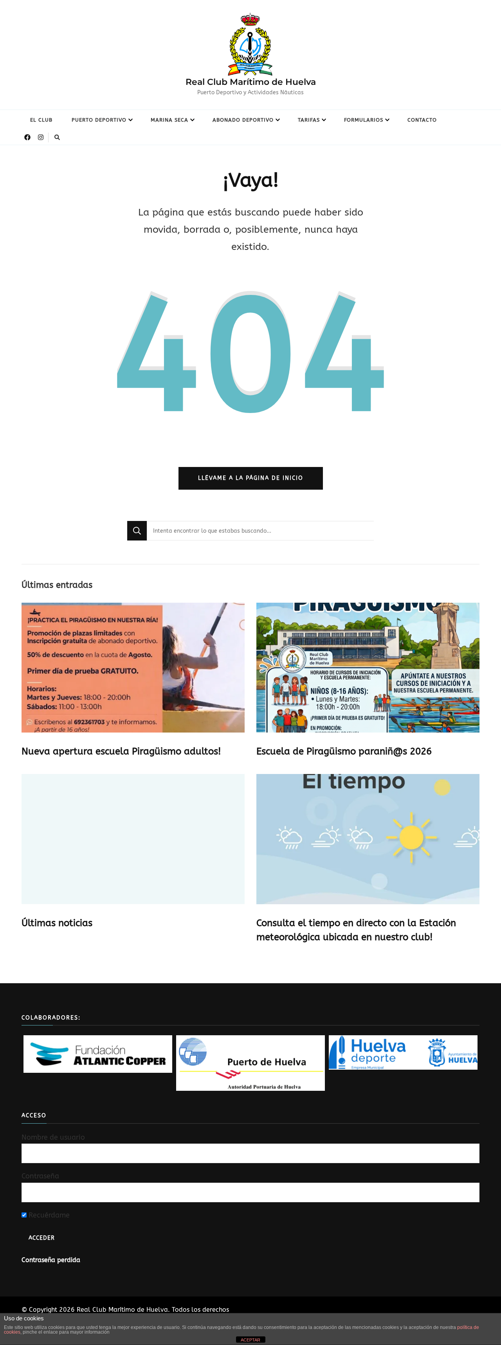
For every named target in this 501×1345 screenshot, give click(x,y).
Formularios (363, 120)
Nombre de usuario (53, 1137)
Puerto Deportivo (99, 120)
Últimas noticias (57, 923)
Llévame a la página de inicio (250, 478)
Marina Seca (169, 120)
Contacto (422, 120)
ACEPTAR (250, 1340)
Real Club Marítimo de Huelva (251, 82)
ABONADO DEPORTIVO (243, 120)
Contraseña (40, 1176)
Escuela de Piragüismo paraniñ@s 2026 (344, 751)
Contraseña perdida (51, 1260)
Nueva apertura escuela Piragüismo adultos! (121, 751)
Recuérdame (48, 1215)
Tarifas (309, 120)
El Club (41, 120)
